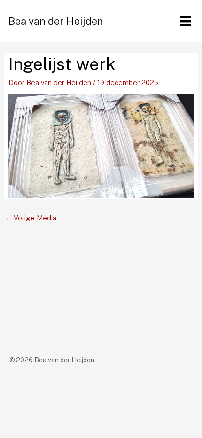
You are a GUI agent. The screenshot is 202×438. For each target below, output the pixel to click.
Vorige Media (30, 218)
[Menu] (185, 21)
